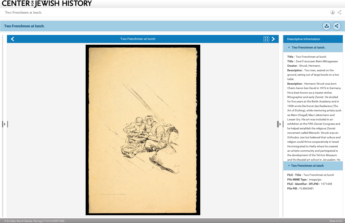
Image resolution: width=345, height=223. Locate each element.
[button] (332, 12)
